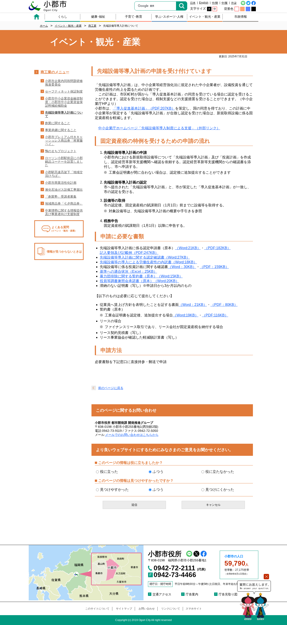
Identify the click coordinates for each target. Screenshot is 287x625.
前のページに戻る (110, 388)
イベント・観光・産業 (204, 16)
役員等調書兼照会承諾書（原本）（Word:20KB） (139, 281)
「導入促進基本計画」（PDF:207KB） (144, 108)
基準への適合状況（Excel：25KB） (128, 271)
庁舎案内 (192, 594)
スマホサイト (194, 608)
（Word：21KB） (193, 305)
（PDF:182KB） (217, 248)
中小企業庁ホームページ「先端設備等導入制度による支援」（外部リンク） (159, 128)
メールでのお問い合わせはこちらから (132, 435)
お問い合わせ (147, 608)
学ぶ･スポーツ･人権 (169, 16)
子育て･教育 (133, 16)
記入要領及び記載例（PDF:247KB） (129, 253)
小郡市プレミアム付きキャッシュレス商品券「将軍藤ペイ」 (64, 140)
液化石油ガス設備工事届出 (64, 189)
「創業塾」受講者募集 (60, 196)
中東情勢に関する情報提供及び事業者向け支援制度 (64, 212)
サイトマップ (124, 608)
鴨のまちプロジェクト (60, 151)
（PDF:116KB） (215, 315)
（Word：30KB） (182, 267)
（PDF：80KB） (224, 305)
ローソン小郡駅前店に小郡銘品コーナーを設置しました (64, 161)
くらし (62, 16)
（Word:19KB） (185, 315)
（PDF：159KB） (214, 267)
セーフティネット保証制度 (64, 91)
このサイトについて (97, 608)
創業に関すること (57, 123)
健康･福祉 (98, 16)
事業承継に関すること (60, 130)
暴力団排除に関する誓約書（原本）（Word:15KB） (141, 276)
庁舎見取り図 (228, 594)
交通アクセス (161, 594)
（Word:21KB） (188, 248)
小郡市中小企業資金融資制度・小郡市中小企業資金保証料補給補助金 (64, 102)
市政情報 (240, 16)
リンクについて (170, 608)
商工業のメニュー (55, 72)
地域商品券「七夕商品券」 (64, 203)
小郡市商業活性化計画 (60, 182)
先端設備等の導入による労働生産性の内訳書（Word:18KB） (148, 262)
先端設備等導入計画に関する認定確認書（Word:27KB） (145, 257)
